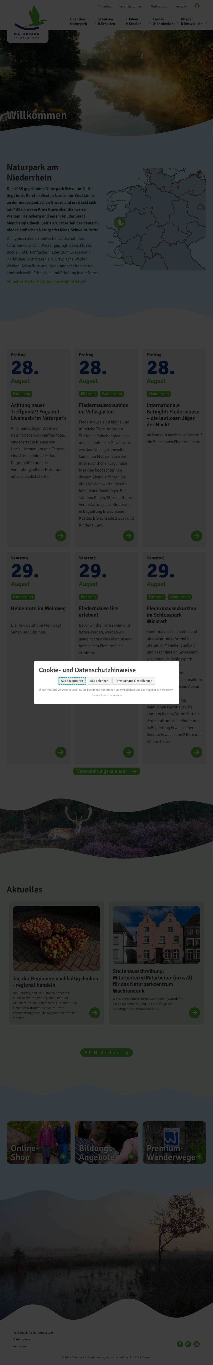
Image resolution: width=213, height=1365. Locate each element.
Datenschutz (99, 695)
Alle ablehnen (99, 681)
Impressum (115, 695)
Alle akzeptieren (72, 681)
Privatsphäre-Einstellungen (133, 681)
